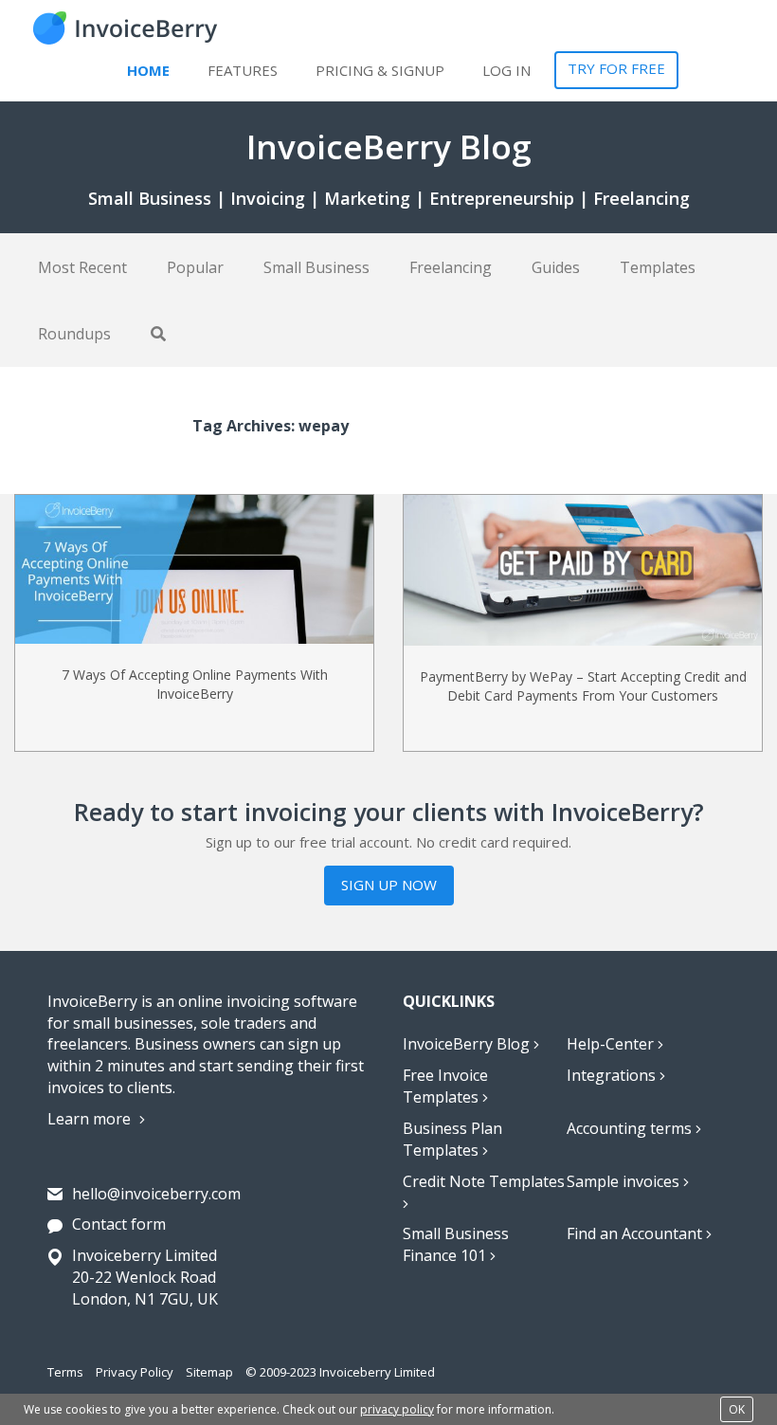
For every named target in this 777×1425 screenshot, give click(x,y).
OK (737, 1409)
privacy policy (397, 1409)
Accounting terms (631, 1128)
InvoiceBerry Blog (468, 1043)
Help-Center (612, 1043)
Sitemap (209, 1371)
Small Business (316, 267)
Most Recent (82, 267)
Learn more (91, 1118)
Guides (556, 267)
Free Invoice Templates (445, 1086)
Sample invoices (625, 1181)
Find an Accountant (636, 1233)
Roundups (74, 333)
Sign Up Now (389, 884)
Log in (506, 70)
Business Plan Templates (452, 1139)
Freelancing (450, 267)
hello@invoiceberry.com (156, 1193)
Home (148, 70)
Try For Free (616, 68)
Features (243, 70)
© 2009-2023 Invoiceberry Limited (340, 1371)
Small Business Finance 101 (456, 1244)
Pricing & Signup (380, 70)
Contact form (119, 1224)
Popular (195, 267)
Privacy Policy (134, 1371)
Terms (65, 1371)
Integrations (613, 1075)
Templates (658, 267)
